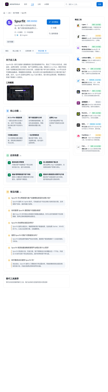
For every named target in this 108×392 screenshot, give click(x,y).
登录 (99, 4)
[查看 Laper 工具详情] (89, 27)
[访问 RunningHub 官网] (90, 113)
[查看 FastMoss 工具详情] (89, 137)
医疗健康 (16, 13)
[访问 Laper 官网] (87, 24)
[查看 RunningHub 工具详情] (89, 115)
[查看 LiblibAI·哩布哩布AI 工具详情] (89, 60)
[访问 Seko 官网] (86, 35)
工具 (32, 4)
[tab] (7, 51)
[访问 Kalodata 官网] (87, 80)
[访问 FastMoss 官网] (90, 135)
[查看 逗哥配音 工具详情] (89, 104)
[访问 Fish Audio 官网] (88, 146)
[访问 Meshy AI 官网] (90, 91)
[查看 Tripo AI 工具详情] (89, 71)
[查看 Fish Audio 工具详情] (89, 148)
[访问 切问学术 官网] (87, 124)
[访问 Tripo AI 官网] (88, 68)
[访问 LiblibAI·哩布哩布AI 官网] (93, 57)
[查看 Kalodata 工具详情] (89, 82)
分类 (39, 4)
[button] (20, 93)
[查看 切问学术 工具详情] (89, 126)
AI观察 (46, 4)
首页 (25, 4)
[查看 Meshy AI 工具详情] (89, 93)
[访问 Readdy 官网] (88, 46)
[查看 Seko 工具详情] (89, 38)
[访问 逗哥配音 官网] (89, 102)
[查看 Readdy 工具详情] (89, 49)
